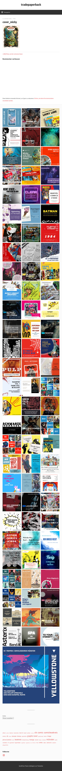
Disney (10, 736)
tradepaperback (31, 4)
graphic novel (32, 736)
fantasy (19, 736)
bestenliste (16, 733)
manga (31, 740)
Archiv (4, 716)
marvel (36, 740)
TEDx (37, 742)
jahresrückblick (7, 740)
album (4, 733)
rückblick (5, 742)
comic (40, 732)
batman (11, 733)
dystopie (14, 736)
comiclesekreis (51, 732)
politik (56, 739)
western (54, 742)
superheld (11, 742)
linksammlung (25, 740)
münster (50, 739)
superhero (23, 742)
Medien (40, 739)
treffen (41, 742)
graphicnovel (40, 736)
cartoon (32, 733)
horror (45, 736)
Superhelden (18, 742)
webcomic (49, 742)
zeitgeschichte (5, 745)
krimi (13, 739)
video (44, 742)
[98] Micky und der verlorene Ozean (13, 54)
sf (8, 742)
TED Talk (34, 742)
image (49, 736)
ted (31, 742)
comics (4, 736)
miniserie (44, 739)
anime (7, 733)
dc (7, 736)
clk (35, 732)
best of (21, 733)
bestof (25, 733)
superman (28, 742)
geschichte (24, 736)
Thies (14, 18)
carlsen (28, 733)
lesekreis (18, 739)
